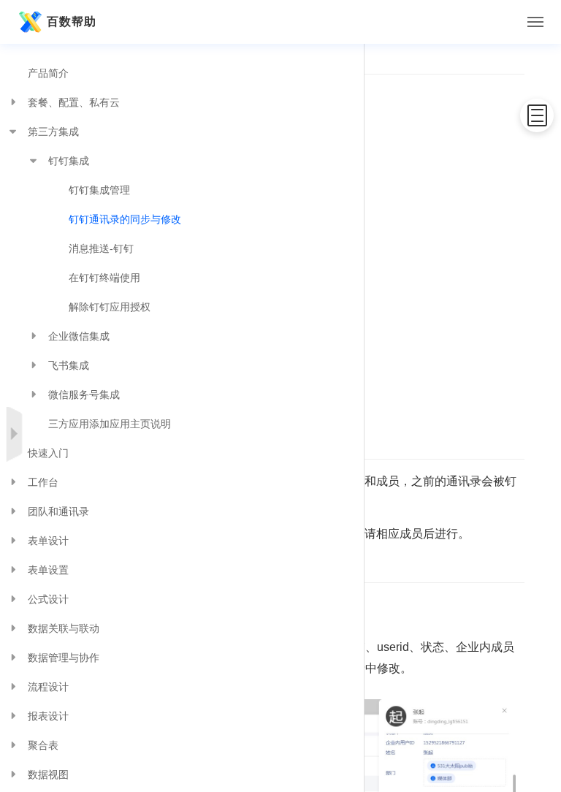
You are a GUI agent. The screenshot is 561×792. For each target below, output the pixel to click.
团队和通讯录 (58, 511)
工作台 (43, 482)
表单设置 (48, 570)
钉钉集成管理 (99, 190)
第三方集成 (53, 131)
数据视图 (48, 774)
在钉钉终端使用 (104, 277)
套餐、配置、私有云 (74, 102)
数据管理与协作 (63, 657)
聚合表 (43, 745)
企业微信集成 (79, 336)
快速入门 (48, 453)
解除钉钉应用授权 (109, 307)
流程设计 (48, 687)
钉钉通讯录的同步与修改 (125, 219)
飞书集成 (68, 365)
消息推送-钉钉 (101, 248)
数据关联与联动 (63, 628)
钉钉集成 (68, 161)
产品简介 (48, 73)
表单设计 (48, 541)
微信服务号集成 (84, 394)
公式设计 (48, 599)
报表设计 (48, 716)
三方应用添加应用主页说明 (109, 424)
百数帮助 (71, 21)
